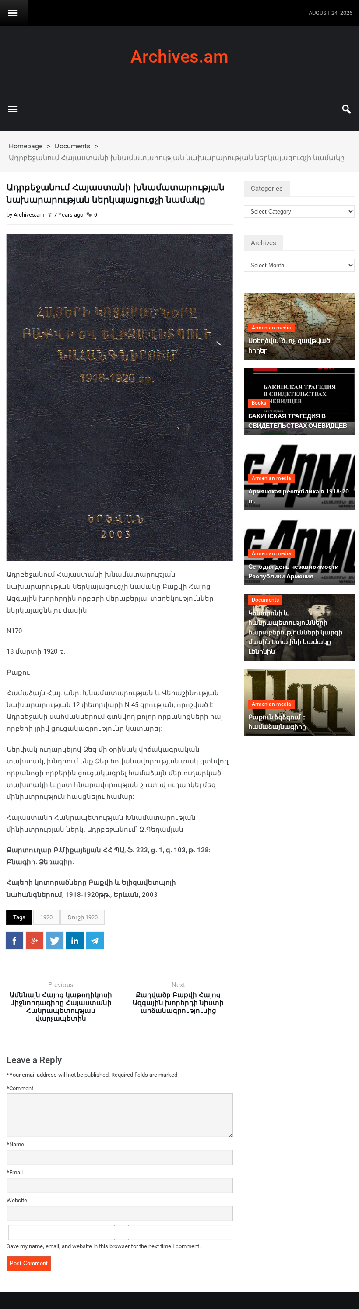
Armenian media (271, 328)
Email (15, 1172)
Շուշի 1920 (82, 917)
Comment (20, 1088)
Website (17, 1200)
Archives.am (179, 57)
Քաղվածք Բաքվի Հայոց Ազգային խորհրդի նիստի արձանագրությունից (178, 1003)
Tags (19, 917)
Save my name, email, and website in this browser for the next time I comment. (104, 1246)
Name (15, 1144)
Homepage (25, 146)
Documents (72, 146)
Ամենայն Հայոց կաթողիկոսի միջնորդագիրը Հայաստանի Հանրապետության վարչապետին (61, 1006)
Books (259, 403)
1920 (46, 917)
